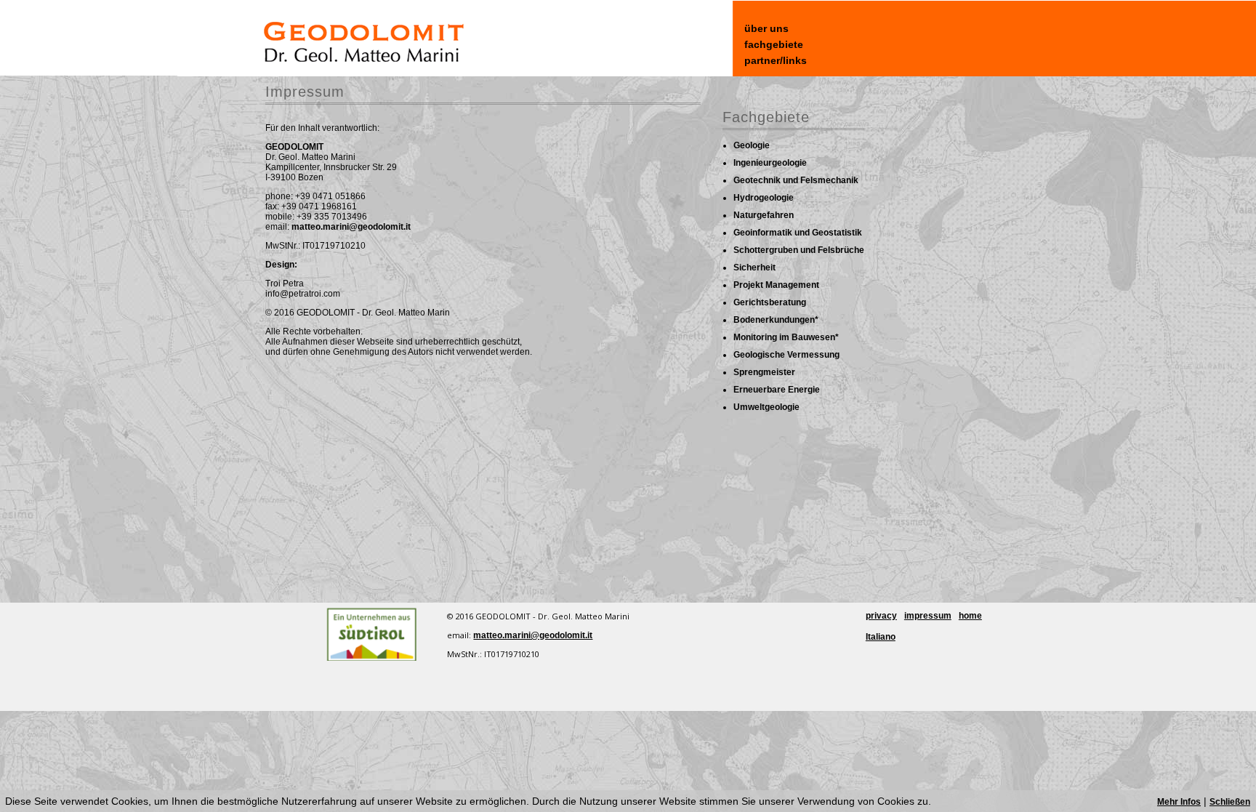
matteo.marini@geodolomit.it (351, 227)
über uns (766, 28)
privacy (881, 616)
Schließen (1229, 802)
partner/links (775, 60)
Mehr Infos (1179, 802)
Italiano (880, 637)
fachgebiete (773, 44)
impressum (927, 616)
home (970, 616)
